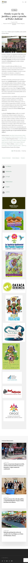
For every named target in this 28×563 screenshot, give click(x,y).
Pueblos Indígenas (21, 23)
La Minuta (14, 10)
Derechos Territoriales (12, 23)
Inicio (3, 31)
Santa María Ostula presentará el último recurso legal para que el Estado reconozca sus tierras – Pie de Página (14, 137)
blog (6, 31)
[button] (25, 2)
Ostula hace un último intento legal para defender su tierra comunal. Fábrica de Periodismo (14, 142)
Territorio (14, 24)
